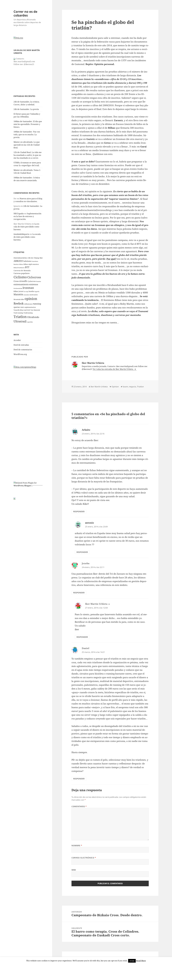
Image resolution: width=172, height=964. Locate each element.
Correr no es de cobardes (25, 13)
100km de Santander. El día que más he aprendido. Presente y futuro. (28, 124)
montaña (26, 295)
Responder (79, 511)
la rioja (26, 291)
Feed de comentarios (23, 349)
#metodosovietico (20, 258)
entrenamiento (21, 284)
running (37, 303)
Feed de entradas (21, 345)
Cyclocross (31, 281)
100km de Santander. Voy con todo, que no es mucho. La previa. (27, 134)
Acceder (17, 340)
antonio (89, 522)
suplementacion (30, 307)
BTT (27, 267)
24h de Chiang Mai (35, 258)
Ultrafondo (33, 317)
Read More (141, 960)
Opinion (115, 386)
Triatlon (20, 316)
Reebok (19, 303)
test (28, 310)
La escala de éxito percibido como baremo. (27, 227)
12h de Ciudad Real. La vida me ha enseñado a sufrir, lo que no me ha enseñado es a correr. (28, 155)
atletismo (28, 261)
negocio (132, 386)
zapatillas (30, 322)
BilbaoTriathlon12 (19, 267)
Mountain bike (19, 299)
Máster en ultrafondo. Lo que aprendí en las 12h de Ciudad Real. (27, 145)
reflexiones (28, 304)
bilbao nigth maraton (31, 264)
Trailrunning (28, 313)
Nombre (76, 845)
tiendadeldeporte (21, 234)
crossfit (23, 281)
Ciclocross (34, 277)
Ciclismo (20, 277)
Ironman (28, 288)
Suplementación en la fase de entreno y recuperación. (27, 216)
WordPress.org (20, 354)
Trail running (18, 313)
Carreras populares (22, 273)
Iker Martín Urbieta (99, 386)
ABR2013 (18, 260)
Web (73, 870)
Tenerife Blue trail (20, 310)
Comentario (79, 806)
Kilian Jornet (19, 291)
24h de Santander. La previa (26, 109)
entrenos (33, 284)
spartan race (19, 307)
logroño (37, 291)
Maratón (18, 294)
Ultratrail (20, 321)
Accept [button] (132, 961)
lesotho (31, 291)
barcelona (35, 261)
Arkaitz (86, 429)
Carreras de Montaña (22, 270)
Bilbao (21, 264)
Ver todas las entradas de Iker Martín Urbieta (113, 369)
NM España (19, 213)
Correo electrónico (83, 857)
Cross (16, 281)
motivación (33, 295)
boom (125, 386)
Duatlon (38, 281)
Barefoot (16, 264)
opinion (31, 298)
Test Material (35, 310)
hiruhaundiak (18, 288)
